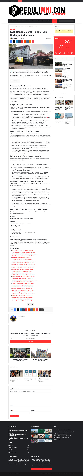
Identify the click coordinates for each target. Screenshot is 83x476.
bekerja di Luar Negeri (57, 429)
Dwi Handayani (14, 38)
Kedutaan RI (66, 435)
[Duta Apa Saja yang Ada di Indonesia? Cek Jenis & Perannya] (58, 75)
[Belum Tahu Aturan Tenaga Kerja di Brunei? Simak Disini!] (34, 431)
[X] (14, 41)
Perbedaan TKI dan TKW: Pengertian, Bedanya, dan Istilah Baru (67, 80)
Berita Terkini (18, 21)
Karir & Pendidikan (26, 21)
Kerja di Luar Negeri (57, 437)
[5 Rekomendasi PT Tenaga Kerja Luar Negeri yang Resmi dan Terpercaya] (41, 436)
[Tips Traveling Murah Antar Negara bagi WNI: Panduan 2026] (69, 115)
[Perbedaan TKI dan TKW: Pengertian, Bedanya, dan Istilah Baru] (58, 81)
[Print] (42, 309)
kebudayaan (59, 433)
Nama (11, 405)
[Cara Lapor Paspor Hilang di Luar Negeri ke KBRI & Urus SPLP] (59, 115)
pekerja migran (64, 437)
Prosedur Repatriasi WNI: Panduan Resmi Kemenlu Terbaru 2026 (15, 379)
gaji (63, 431)
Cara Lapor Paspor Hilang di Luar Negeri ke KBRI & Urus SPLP (59, 119)
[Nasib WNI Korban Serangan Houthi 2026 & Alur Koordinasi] (59, 102)
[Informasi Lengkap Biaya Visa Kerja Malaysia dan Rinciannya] (58, 86)
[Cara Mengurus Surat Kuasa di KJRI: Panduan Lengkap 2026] (30, 373)
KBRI (55, 433)
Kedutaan (64, 433)
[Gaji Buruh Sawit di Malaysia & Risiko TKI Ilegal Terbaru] (34, 441)
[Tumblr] (19, 41)
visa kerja (55, 439)
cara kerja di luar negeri (58, 431)
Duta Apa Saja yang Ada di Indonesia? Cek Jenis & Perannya (67, 75)
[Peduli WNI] (37, 11)
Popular (57, 58)
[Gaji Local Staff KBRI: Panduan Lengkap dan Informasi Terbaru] (58, 70)
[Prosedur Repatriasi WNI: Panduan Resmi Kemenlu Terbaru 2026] (16, 373)
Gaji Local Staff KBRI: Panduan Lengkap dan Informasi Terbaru (66, 69)
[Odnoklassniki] (30, 41)
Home (12, 26)
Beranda (11, 21)
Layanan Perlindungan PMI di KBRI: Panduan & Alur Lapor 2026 (44, 379)
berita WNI (64, 429)
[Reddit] (25, 41)
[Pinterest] (22, 41)
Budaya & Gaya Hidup (46, 21)
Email (11, 410)
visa (47, 117)
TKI (68, 437)
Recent (63, 58)
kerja (70, 435)
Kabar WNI (72, 431)
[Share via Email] (40, 309)
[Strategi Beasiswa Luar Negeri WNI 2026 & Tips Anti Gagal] (41, 431)
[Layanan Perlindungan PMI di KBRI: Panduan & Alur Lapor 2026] (44, 373)
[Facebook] (11, 41)
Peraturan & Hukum (36, 21)
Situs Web (33, 410)
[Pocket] (33, 41)
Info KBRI (54, 21)
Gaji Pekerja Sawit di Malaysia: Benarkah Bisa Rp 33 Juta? (67, 64)
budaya (69, 429)
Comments (70, 58)
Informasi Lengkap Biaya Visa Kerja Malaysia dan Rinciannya (67, 86)
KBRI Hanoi (30, 304)
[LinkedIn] (17, 41)
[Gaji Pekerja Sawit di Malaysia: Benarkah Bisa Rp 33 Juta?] (58, 64)
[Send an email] (17, 38)
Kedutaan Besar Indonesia (58, 435)
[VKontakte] (27, 41)
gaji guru (67, 431)
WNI (59, 439)
